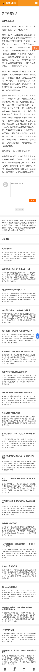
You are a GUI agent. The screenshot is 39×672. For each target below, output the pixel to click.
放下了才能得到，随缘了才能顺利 (14, 372)
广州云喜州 (15, 225)
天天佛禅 (23, 225)
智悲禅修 (30, 225)
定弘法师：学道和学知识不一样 (13, 290)
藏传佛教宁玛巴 (10, 228)
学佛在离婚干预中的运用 (11, 413)
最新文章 (5, 220)
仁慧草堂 (19, 228)
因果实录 (7, 230)
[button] (36, 3)
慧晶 (13, 230)
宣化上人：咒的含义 (9, 587)
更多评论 (19, 209)
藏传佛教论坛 (21, 220)
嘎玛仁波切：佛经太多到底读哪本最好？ (17, 331)
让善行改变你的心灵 (9, 566)
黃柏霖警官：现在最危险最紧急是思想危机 (18, 351)
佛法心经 (12, 220)
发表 (32, 200)
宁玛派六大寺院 (8, 630)
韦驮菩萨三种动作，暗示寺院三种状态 (16, 310)
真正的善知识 (7, 248)
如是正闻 (7, 225)
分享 (37, 336)
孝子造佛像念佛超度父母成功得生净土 (16, 269)
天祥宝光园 (23, 223)
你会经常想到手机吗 (9, 523)
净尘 (16, 230)
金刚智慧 (26, 228)
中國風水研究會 (13, 223)
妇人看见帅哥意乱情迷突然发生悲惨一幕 (17, 392)
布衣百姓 (22, 230)
